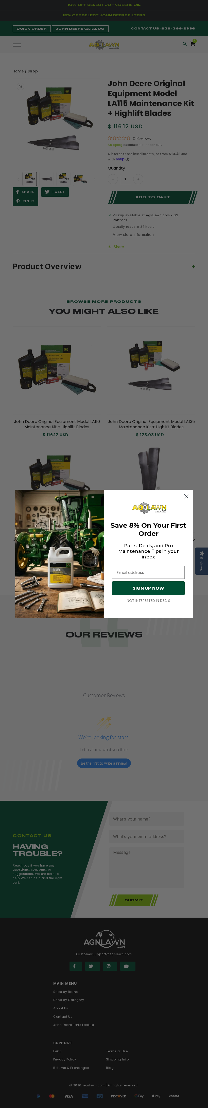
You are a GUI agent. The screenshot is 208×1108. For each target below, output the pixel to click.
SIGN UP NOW (148, 588)
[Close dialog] (186, 496)
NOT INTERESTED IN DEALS (148, 600)
